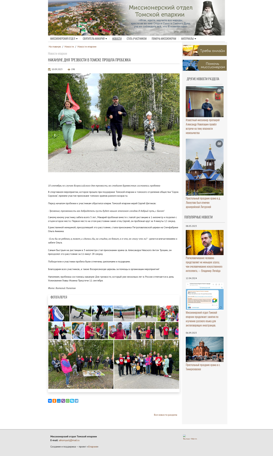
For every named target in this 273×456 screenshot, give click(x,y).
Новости (117, 38)
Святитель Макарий (94, 38)
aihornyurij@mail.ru (69, 440)
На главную (55, 46)
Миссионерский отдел (62, 38)
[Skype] (72, 401)
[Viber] (63, 401)
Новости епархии (86, 46)
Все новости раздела (165, 414)
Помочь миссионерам (164, 38)
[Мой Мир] (59, 401)
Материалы (187, 38)
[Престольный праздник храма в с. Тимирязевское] (205, 349)
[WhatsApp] (68, 401)
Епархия (92, 446)
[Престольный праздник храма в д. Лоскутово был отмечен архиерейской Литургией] (205, 167)
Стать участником (137, 38)
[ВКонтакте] (50, 401)
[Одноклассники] (54, 401)
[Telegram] (76, 401)
